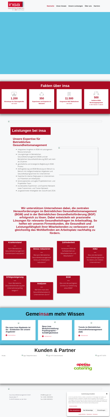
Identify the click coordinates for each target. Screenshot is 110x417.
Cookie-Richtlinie (82, 414)
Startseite (50, 6)
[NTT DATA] (87, 367)
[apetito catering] (63, 367)
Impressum (95, 414)
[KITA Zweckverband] (38, 367)
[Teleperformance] (14, 367)
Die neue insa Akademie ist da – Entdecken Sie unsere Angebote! (18, 329)
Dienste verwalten (73, 406)
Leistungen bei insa (29, 130)
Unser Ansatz (61, 6)
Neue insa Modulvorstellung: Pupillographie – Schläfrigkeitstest (50, 329)
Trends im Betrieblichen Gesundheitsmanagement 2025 (90, 329)
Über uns (88, 6)
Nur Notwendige (88, 410)
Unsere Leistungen (75, 6)
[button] (107, 394)
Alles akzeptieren (75, 410)
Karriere (97, 6)
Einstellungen (101, 410)
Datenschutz (89, 414)
